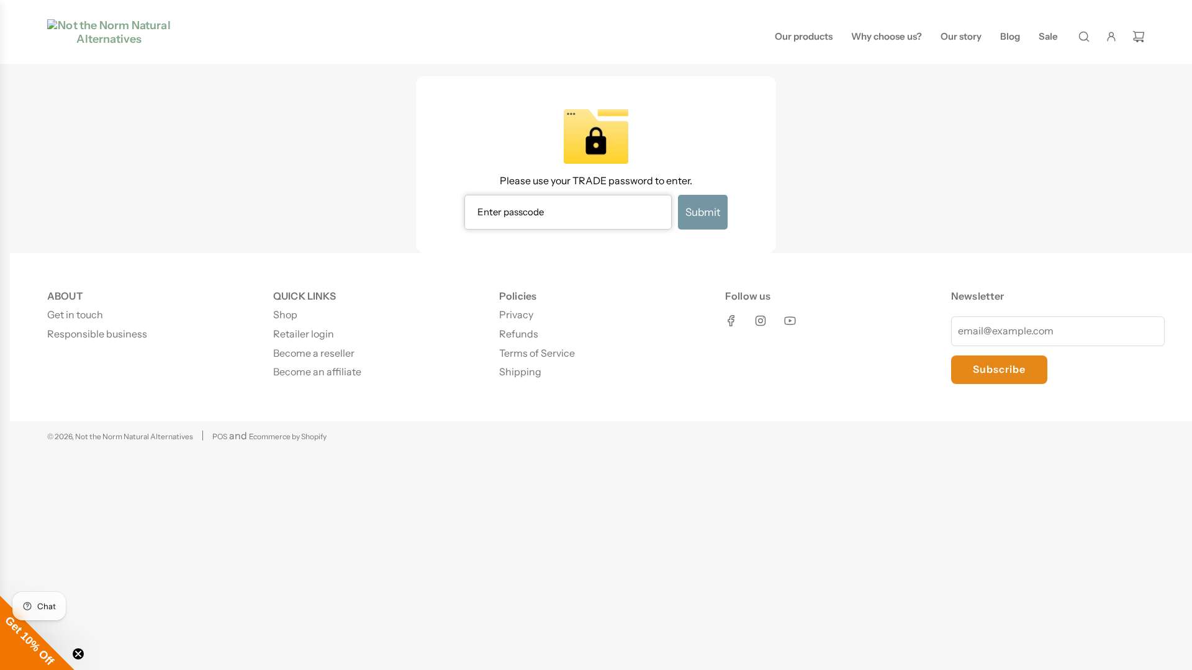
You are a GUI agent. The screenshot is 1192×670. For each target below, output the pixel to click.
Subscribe (999, 369)
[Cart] (1138, 36)
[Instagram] (760, 320)
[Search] (1084, 36)
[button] (37, 633)
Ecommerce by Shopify (288, 436)
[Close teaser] (78, 654)
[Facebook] (731, 320)
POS (219, 436)
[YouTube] (789, 320)
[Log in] (1111, 36)
